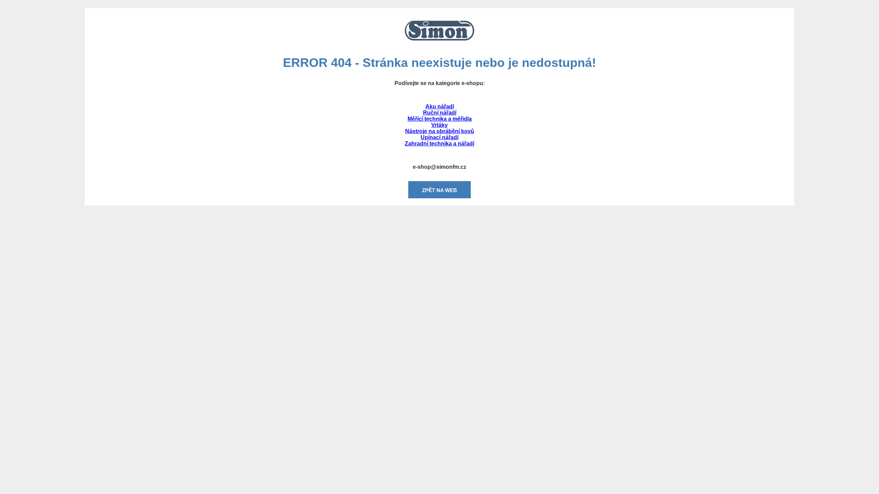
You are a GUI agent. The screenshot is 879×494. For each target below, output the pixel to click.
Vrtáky (439, 125)
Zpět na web (439, 190)
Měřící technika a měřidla (440, 119)
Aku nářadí (439, 106)
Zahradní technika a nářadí (439, 143)
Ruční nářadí (439, 113)
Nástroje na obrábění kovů (439, 131)
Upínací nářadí (439, 137)
